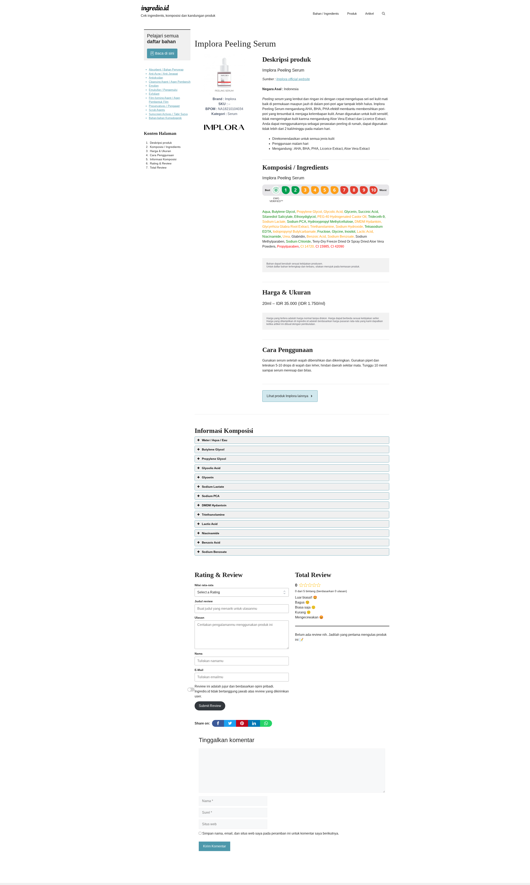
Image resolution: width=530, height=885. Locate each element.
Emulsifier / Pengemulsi (163, 89)
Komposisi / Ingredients (165, 146)
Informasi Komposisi (163, 159)
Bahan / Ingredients (326, 13)
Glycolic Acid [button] (211, 468)
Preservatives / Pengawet (164, 105)
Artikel (369, 13)
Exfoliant (154, 93)
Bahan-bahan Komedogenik (165, 118)
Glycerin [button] (208, 477)
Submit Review (210, 706)
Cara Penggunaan (162, 155)
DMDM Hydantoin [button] (214, 505)
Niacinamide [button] (210, 533)
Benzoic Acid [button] (211, 542)
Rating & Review (160, 163)
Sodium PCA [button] (210, 496)
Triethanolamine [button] (213, 514)
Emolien (154, 85)
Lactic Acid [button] (210, 524)
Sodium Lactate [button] (213, 486)
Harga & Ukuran (160, 150)
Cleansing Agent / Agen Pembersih (169, 81)
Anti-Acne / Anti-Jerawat (163, 73)
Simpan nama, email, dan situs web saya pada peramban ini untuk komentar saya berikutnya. (270, 833)
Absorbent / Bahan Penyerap (166, 69)
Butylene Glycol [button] (213, 449)
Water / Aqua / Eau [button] (214, 440)
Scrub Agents (157, 109)
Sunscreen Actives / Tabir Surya (168, 113)
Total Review (158, 167)
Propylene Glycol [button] (214, 458)
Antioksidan (156, 77)
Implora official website (293, 79)
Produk (352, 13)
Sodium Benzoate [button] (214, 551)
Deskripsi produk (161, 142)
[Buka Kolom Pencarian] (383, 13)
